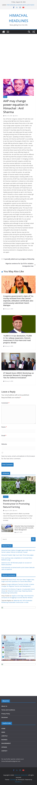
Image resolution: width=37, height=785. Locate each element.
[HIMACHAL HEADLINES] (3, 32)
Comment (5, 403)
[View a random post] (33, 32)
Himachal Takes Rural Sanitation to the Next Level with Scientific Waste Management (24, 528)
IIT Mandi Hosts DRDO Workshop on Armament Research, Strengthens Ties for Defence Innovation (18, 375)
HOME (3, 728)
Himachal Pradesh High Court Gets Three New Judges (17, 555)
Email (3, 436)
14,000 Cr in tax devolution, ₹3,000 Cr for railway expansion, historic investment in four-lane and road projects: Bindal (17, 339)
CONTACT (4, 751)
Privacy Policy (5, 714)
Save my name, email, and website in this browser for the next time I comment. (18, 457)
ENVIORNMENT (6, 743)
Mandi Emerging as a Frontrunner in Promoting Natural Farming (16, 503)
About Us (4, 706)
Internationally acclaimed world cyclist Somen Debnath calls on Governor (20, 5)
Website (4, 444)
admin (16, 115)
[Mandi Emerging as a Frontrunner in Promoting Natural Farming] (18, 485)
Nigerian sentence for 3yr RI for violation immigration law (19, 265)
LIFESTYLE (4, 736)
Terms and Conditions (8, 710)
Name (4, 427)
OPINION (6, 496)
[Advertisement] (18, 53)
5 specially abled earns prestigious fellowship (19, 259)
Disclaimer (4, 717)
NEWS (5, 96)
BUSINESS (4, 739)
